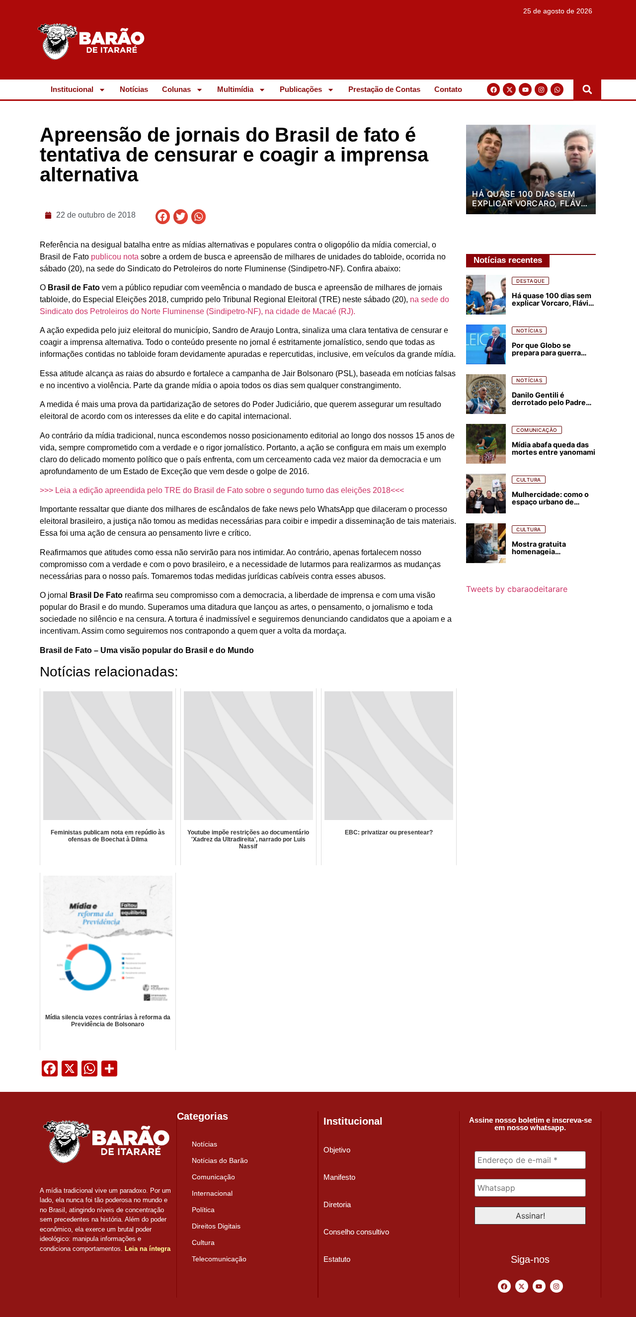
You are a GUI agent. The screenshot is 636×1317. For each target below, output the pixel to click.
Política (203, 1210)
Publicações (301, 89)
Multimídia (235, 89)
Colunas (176, 89)
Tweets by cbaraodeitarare (516, 589)
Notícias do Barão (220, 1160)
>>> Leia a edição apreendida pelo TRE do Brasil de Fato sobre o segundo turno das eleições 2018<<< (222, 490)
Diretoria (337, 1204)
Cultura (203, 1242)
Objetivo (336, 1150)
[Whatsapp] (557, 89)
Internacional (212, 1193)
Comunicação (213, 1177)
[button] (587, 89)
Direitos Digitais (216, 1226)
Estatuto (336, 1259)
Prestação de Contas (384, 89)
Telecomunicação (219, 1259)
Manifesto (339, 1177)
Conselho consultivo (356, 1232)
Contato (448, 89)
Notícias (134, 89)
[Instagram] (541, 89)
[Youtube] (525, 89)
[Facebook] (493, 89)
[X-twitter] (509, 89)
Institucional (72, 89)
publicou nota (115, 256)
